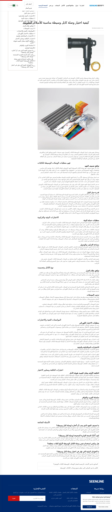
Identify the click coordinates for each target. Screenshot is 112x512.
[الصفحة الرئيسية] (96, 5)
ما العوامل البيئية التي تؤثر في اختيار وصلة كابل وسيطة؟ (22, 66)
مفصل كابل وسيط (76, 282)
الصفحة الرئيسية (43, 5)
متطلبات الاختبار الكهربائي (25, 33)
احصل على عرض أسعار (28, 4)
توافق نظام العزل (28, 26)
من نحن (51, 5)
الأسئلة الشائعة (29, 48)
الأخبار (63, 5)
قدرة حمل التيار (28, 13)
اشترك (13, 498)
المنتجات (57, 5)
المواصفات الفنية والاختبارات (25, 31)
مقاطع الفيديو (70, 5)
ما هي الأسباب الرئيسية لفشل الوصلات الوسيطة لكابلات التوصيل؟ (73, 464)
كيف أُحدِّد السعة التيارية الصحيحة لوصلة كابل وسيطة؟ (23, 55)
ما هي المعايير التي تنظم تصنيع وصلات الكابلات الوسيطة (77, 468)
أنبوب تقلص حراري (56, 498)
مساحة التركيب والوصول (25, 21)
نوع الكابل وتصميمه (28, 23)
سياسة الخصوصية (42, 506)
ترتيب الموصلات (28, 28)
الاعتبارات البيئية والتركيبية (26, 16)
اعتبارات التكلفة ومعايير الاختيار (24, 39)
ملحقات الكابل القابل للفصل (70, 492)
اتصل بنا (82, 5)
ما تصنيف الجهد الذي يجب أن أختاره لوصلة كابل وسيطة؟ (22, 51)
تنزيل (76, 5)
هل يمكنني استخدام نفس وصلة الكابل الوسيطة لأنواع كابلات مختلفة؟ (23, 61)
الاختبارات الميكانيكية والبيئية (24, 36)
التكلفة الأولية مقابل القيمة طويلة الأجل (23, 42)
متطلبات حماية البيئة (27, 18)
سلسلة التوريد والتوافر (26, 45)
